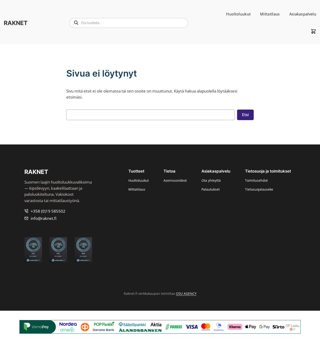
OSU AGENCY (186, 293)
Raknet (16, 22)
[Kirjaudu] (302, 31)
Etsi (245, 114)
